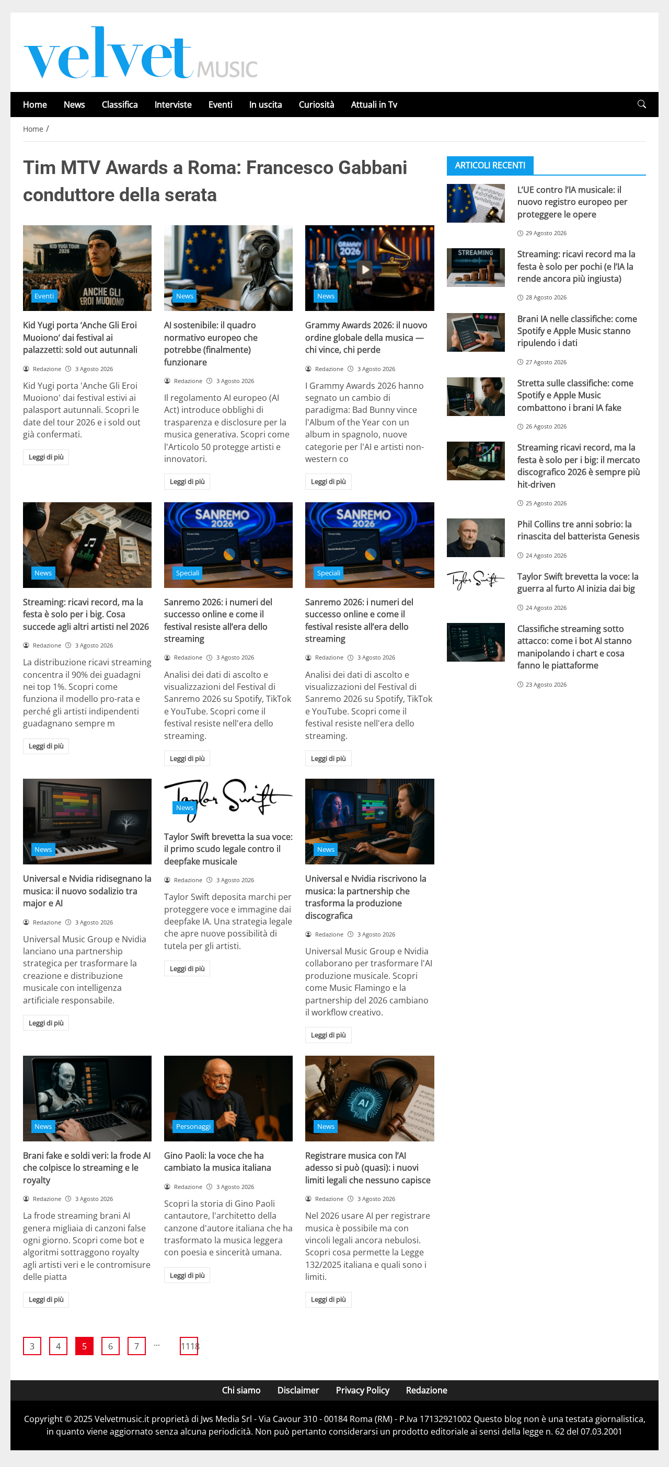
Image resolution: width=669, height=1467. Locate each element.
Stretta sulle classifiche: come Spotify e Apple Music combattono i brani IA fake (575, 395)
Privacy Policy (362, 1390)
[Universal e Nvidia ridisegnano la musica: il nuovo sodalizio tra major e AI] (87, 821)
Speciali (187, 572)
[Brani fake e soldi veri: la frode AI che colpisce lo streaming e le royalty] (87, 1098)
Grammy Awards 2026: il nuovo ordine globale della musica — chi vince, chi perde (366, 337)
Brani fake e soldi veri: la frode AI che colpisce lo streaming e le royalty (87, 1168)
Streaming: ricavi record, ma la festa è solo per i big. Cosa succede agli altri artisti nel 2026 (86, 614)
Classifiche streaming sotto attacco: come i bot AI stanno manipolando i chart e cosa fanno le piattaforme (574, 647)
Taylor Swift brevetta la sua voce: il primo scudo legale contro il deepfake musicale (228, 849)
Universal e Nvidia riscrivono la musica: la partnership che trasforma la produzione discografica (365, 897)
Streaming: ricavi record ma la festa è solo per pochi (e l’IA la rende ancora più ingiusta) (576, 266)
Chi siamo (241, 1390)
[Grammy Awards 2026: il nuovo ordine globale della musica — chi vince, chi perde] (369, 268)
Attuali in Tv (374, 104)
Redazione (426, 1390)
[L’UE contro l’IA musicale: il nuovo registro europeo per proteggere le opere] (476, 203)
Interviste (173, 104)
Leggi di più (46, 456)
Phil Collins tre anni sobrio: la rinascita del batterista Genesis (578, 530)
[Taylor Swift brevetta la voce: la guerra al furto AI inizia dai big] (476, 581)
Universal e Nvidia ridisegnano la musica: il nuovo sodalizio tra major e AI (87, 891)
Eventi (221, 104)
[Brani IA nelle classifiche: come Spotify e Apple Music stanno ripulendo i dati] (476, 332)
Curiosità (316, 104)
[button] (642, 104)
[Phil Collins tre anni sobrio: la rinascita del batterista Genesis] (476, 537)
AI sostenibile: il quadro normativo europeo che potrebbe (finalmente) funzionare (211, 343)
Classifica (120, 104)
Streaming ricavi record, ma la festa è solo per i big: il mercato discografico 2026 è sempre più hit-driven (578, 466)
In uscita (265, 104)
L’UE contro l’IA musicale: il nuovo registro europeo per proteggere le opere (572, 202)
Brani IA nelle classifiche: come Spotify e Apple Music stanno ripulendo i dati (577, 331)
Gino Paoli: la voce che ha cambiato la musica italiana (217, 1161)
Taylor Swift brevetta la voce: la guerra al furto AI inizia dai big (578, 582)
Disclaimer (298, 1390)
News (74, 104)
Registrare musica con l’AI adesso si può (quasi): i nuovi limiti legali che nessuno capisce (368, 1168)
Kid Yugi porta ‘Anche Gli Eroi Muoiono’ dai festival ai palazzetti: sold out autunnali (80, 337)
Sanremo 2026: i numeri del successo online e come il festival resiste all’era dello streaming (218, 620)
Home (35, 104)
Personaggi (193, 1126)
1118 (189, 1346)
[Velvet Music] (140, 51)
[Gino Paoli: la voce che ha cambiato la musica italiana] (228, 1098)
